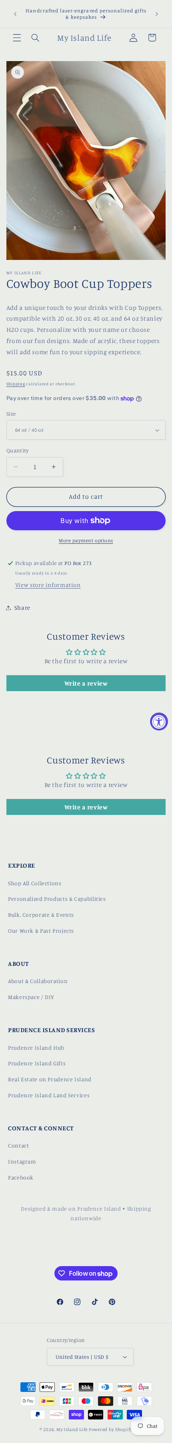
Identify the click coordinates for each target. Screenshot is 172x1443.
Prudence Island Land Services (49, 1095)
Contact (18, 1145)
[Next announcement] (157, 14)
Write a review (86, 683)
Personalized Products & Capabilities (57, 898)
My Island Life (72, 1429)
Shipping (15, 383)
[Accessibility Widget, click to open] (159, 722)
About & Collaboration (38, 980)
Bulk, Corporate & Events (41, 914)
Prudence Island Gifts (37, 1063)
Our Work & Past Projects (41, 930)
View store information (48, 584)
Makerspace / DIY (31, 996)
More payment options (86, 540)
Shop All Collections (35, 883)
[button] (17, 37)
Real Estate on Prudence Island (50, 1079)
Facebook (21, 1177)
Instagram (22, 1161)
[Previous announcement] (15, 14)
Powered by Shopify (110, 1429)
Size (11, 413)
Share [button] (22, 607)
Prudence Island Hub (36, 1047)
